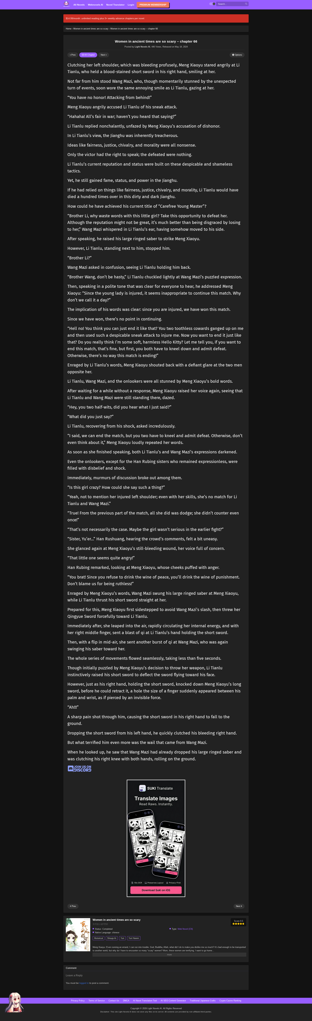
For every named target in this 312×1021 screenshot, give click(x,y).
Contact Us (114, 1000)
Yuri (122, 938)
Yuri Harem (134, 938)
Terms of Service (97, 1000)
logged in (84, 983)
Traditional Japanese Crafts (203, 1000)
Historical (98, 938)
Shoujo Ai (111, 938)
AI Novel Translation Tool (145, 1000)
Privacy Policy (78, 1000)
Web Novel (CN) (185, 929)
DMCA (126, 1000)
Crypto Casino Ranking (230, 1000)
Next (103, 55)
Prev (73, 55)
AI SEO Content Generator (173, 1000)
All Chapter (89, 55)
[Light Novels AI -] (66, 4)
